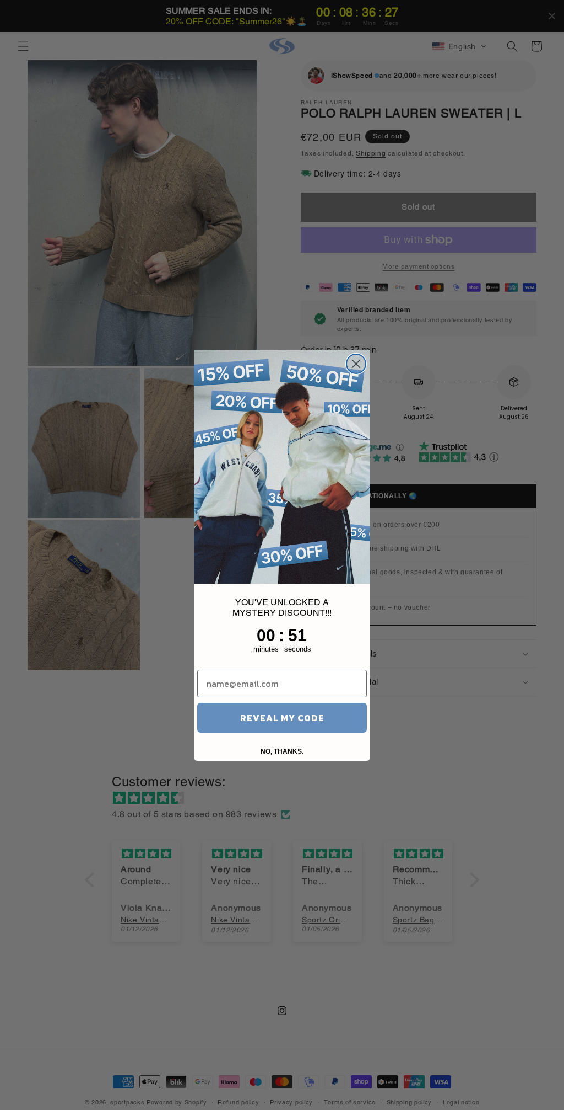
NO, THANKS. (282, 751)
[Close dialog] (356, 363)
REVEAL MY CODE (282, 717)
